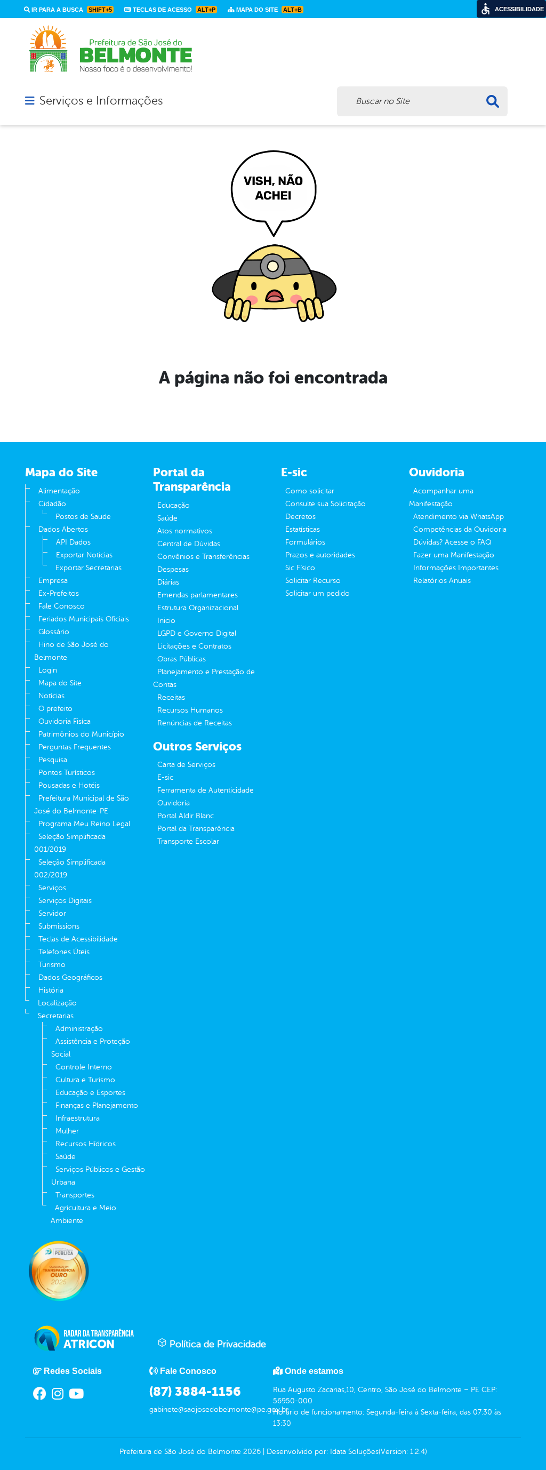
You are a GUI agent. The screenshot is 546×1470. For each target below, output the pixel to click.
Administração (79, 1029)
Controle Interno (83, 1067)
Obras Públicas (181, 659)
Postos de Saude (83, 517)
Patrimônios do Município (81, 734)
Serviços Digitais (65, 901)
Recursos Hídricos (85, 1144)
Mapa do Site (60, 683)
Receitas (171, 697)
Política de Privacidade (216, 1344)
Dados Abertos (63, 529)
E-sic (165, 777)
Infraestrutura (77, 1118)
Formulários (305, 542)
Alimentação (59, 491)
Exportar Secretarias (88, 568)
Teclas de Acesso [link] (173, 9)
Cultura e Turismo (85, 1080)
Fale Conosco (61, 606)
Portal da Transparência (196, 829)
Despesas (173, 569)
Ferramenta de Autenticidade (205, 790)
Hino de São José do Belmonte (71, 651)
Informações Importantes (456, 568)
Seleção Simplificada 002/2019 (70, 868)
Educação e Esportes (90, 1093)
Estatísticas (302, 529)
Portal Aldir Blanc (185, 816)
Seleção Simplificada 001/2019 (70, 843)
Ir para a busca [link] (71, 9)
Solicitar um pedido (317, 593)
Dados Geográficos (70, 977)
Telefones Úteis (64, 952)
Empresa (53, 581)
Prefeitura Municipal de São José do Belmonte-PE (81, 804)
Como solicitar (309, 491)
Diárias (168, 582)
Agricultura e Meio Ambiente (83, 1214)
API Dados (73, 542)
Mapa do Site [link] (268, 9)
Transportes (74, 1195)
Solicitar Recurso (313, 581)
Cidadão (52, 504)
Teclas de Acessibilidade (78, 939)
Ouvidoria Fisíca (64, 721)
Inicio (166, 621)
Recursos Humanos (190, 710)
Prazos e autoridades (320, 555)
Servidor (52, 913)
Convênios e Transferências (203, 557)
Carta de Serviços (186, 765)
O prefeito (55, 709)
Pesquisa (52, 760)
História (50, 990)
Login (47, 670)
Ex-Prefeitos (58, 593)
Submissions (58, 926)
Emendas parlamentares (197, 595)
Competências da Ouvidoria (460, 529)
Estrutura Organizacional (197, 608)
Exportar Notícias (84, 555)
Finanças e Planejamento (96, 1105)
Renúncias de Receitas (194, 723)
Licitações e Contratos (194, 646)
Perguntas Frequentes (74, 747)
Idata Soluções (354, 1452)
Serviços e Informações (101, 100)
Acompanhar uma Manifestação (441, 497)
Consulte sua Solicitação (325, 504)
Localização (57, 1003)
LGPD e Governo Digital (196, 633)
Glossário (53, 632)
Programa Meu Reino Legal (84, 824)
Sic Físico (300, 568)
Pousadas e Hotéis (69, 785)
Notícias (51, 696)
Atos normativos (184, 531)
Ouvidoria (173, 803)
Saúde (65, 1157)
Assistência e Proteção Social (90, 1047)
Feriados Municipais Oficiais (83, 619)
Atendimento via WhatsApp (458, 517)
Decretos (300, 517)
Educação (173, 505)
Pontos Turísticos (66, 773)
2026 (251, 1452)
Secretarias (56, 1016)
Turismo (52, 965)
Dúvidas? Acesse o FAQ (452, 542)
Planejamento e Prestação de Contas (204, 678)
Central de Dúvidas (188, 544)
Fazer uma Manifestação (453, 555)
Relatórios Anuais (442, 581)
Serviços (52, 888)
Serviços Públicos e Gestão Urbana (98, 1175)
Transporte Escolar (188, 841)
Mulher (67, 1131)
